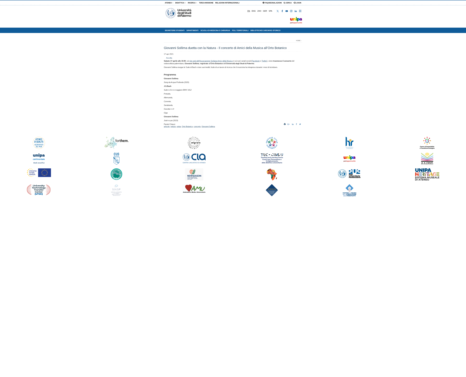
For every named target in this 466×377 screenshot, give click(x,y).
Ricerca (192, 3)
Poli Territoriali (240, 30)
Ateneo (168, 3)
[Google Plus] (288, 124)
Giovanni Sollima (208, 126)
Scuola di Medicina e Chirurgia (215, 30)
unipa (179, 126)
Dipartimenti (193, 30)
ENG (254, 11)
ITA (248, 11)
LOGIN (298, 3)
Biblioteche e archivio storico (265, 30)
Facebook (256, 61)
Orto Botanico (187, 126)
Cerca (288, 3)
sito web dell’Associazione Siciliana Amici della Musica (211, 61)
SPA (270, 11)
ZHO (259, 11)
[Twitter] (300, 124)
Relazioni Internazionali (227, 3)
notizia (173, 126)
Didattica (180, 3)
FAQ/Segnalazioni (273, 3)
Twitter (264, 61)
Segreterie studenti (175, 30)
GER (265, 11)
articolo (167, 126)
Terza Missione (206, 3)
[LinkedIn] (293, 124)
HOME (298, 40)
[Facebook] (297, 124)
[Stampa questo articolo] (285, 124)
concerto (197, 126)
